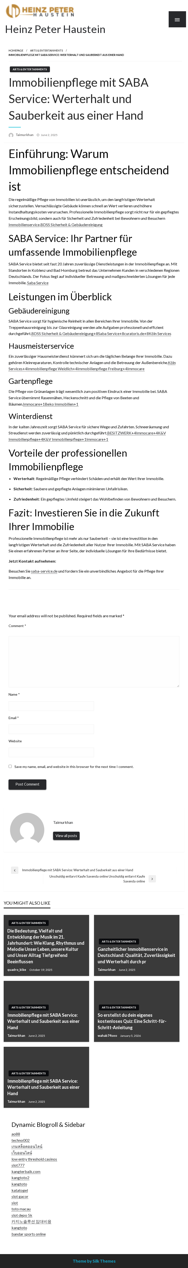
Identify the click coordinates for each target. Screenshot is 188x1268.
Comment (17, 626)
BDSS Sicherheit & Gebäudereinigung (71, 224)
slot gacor (20, 1196)
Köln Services (160, 333)
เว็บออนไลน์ (22, 1152)
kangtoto (19, 1184)
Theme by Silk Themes (94, 1261)
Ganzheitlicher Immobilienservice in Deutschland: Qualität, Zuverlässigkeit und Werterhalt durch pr (136, 955)
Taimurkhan (25, 135)
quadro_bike (17, 970)
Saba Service (37, 282)
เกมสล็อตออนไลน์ (27, 1146)
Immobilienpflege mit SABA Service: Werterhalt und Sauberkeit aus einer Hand (43, 1021)
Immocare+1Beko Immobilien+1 (50, 404)
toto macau (21, 1208)
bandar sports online (29, 1234)
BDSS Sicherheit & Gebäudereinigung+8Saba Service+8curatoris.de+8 (90, 333)
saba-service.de (44, 571)
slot (15, 1202)
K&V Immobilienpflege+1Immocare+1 (75, 439)
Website (15, 741)
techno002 (21, 1140)
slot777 (18, 1165)
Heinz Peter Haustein (55, 28)
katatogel (20, 1190)
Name (14, 694)
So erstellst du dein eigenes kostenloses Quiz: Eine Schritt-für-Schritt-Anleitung (132, 1021)
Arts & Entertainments (46, 50)
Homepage (16, 50)
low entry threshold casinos (34, 1159)
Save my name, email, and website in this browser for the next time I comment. (74, 767)
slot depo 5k (22, 1215)
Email (14, 718)
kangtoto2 (20, 1177)
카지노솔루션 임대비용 (31, 1221)
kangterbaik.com (26, 1171)
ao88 (16, 1134)
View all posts (66, 836)
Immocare (135, 368)
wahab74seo (108, 1035)
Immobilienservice (24, 224)
